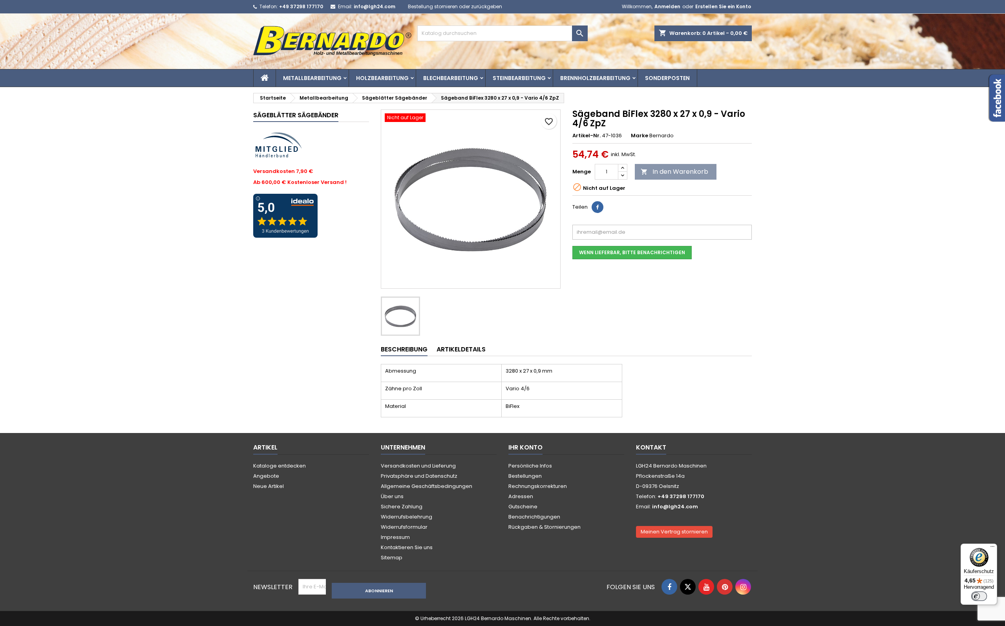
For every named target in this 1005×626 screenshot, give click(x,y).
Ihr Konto (525, 447)
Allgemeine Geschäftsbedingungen (426, 486)
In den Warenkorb (674, 171)
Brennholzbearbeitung (595, 78)
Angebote (266, 476)
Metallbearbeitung (312, 78)
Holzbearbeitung (382, 78)
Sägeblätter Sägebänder (295, 115)
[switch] (979, 596)
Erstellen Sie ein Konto (723, 6)
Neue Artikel (268, 486)
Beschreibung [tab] (404, 349)
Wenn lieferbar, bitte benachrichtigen (632, 252)
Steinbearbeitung (519, 78)
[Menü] (992, 548)
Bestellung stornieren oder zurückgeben (455, 6)
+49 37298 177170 (301, 6)
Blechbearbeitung (450, 78)
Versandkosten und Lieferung (418, 466)
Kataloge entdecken (279, 466)
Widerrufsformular (404, 527)
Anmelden (667, 6)
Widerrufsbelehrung (406, 516)
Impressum (395, 537)
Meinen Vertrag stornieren (674, 531)
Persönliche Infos (530, 466)
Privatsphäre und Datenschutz (419, 476)
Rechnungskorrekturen (537, 486)
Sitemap (391, 557)
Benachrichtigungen (534, 516)
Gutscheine (522, 506)
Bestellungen (525, 476)
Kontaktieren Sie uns (407, 547)
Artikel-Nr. (586, 135)
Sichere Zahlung (401, 506)
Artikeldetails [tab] (461, 349)
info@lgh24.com (374, 6)
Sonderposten (667, 78)
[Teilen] (597, 207)
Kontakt (651, 447)
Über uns (392, 496)
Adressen (520, 496)
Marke (639, 135)
